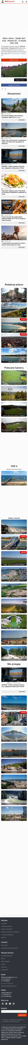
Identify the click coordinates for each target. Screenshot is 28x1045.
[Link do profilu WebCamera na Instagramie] (13, 1003)
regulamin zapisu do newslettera (10, 932)
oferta (2, 958)
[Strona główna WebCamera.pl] (8, 1)
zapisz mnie (22, 1015)
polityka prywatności (6, 929)
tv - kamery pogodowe (7, 935)
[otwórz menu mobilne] (26, 1)
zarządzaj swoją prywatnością (9, 948)
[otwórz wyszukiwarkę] (22, 1)
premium (3, 937)
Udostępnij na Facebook (14, 85)
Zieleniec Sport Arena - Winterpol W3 (13, 54)
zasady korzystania (6, 926)
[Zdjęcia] (5, 89)
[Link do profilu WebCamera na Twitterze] (6, 1003)
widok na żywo (14, 60)
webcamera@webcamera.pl (9, 986)
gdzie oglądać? (5, 961)
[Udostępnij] (2, 89)
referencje (4, 967)
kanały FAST (4, 970)
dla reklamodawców (6, 956)
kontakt (3, 964)
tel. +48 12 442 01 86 (7, 983)
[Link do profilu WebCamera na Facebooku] (2, 1003)
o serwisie (4, 923)
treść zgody (4, 945)
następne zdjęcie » (20, 80)
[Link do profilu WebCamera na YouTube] (9, 1003)
